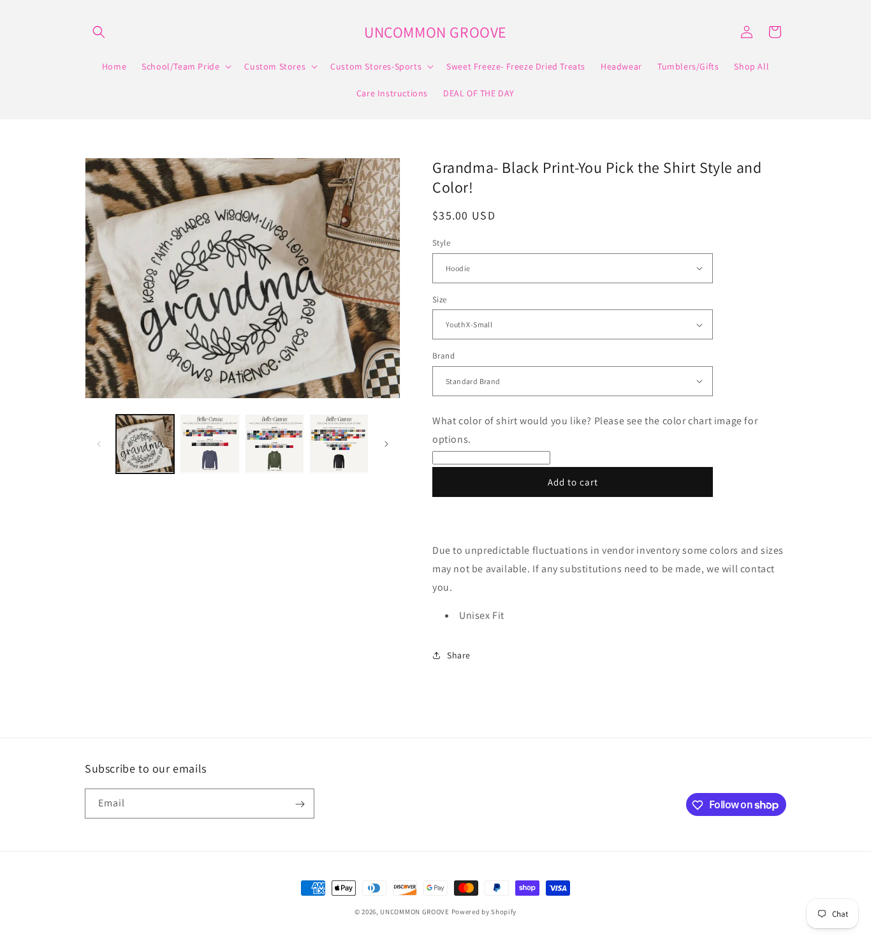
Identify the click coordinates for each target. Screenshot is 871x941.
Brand (443, 355)
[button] (99, 32)
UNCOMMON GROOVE (415, 911)
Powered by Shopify (484, 911)
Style (441, 242)
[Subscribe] (300, 804)
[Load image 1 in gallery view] (145, 444)
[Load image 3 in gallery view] (274, 444)
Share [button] (459, 655)
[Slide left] (99, 444)
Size (439, 299)
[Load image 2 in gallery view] (209, 444)
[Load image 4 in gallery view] (339, 444)
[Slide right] (386, 444)
